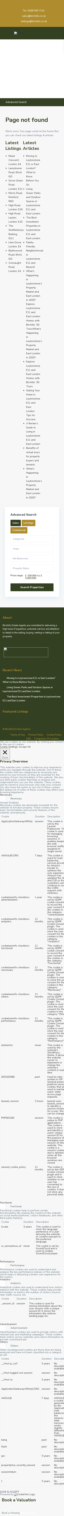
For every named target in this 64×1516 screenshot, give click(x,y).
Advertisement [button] (8, 1324)
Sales (23, 1513)
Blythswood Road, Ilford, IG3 (15, 255)
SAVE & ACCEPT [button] (9, 1492)
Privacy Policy (35, 734)
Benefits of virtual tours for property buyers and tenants (33, 456)
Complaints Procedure (46, 738)
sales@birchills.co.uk (34, 16)
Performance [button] (7, 1261)
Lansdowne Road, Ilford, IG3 (15, 172)
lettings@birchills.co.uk (34, 21)
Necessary (16, 799)
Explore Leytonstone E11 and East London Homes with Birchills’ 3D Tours (33, 374)
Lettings (31, 1513)
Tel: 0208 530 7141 (34, 10)
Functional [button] (6, 1202)
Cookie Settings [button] (9, 747)
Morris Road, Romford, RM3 (16, 197)
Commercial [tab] (19, 530)
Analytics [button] (5, 1279)
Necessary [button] (6, 794)
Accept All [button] (25, 747)
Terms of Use (17, 734)
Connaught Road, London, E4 (15, 267)
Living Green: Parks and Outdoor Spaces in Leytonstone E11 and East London (33, 201)
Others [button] (4, 1342)
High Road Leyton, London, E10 (15, 217)
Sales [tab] (15, 523)
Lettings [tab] (28, 523)
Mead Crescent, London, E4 (15, 160)
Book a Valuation (19, 1500)
